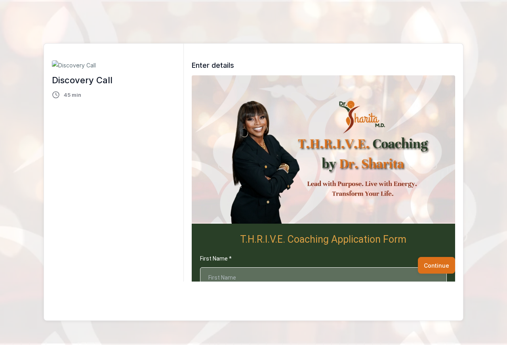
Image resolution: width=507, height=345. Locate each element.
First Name (216, 258)
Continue (436, 265)
